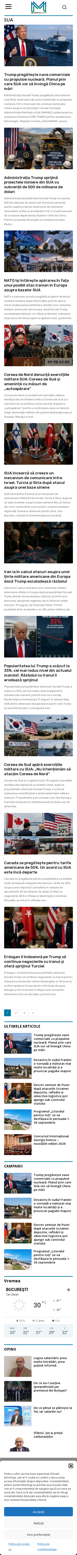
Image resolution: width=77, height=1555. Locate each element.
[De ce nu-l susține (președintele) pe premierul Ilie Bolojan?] (18, 1391)
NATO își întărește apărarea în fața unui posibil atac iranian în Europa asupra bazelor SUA (36, 285)
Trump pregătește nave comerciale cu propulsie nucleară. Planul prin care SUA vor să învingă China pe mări (37, 81)
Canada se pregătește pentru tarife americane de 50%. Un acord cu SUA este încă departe (37, 867)
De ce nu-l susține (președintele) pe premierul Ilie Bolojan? (50, 1386)
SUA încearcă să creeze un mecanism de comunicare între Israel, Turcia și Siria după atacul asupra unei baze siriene (34, 480)
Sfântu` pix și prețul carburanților (48, 1435)
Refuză (39, 1523)
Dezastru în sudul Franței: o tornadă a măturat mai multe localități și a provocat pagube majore (53, 1065)
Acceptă (38, 1512)
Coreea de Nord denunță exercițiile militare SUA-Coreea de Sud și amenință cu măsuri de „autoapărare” (36, 381)
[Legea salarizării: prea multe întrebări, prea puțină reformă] (18, 1366)
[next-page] (32, 1012)
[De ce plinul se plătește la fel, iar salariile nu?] (18, 1416)
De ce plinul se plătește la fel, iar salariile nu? (53, 1409)
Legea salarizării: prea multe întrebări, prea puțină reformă (50, 1361)
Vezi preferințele (38, 1534)
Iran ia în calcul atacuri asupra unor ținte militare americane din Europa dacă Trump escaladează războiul (37, 576)
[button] (71, 1466)
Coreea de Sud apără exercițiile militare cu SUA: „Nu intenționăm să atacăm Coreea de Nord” (37, 769)
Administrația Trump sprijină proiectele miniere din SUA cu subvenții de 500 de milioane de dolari (33, 184)
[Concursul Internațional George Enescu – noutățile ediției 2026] (18, 1144)
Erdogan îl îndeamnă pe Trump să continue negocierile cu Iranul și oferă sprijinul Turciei (35, 961)
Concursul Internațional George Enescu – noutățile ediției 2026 (51, 1140)
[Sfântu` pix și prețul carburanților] (18, 1441)
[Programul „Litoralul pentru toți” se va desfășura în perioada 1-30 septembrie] (18, 1119)
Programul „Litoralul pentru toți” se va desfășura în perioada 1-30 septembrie (52, 1116)
